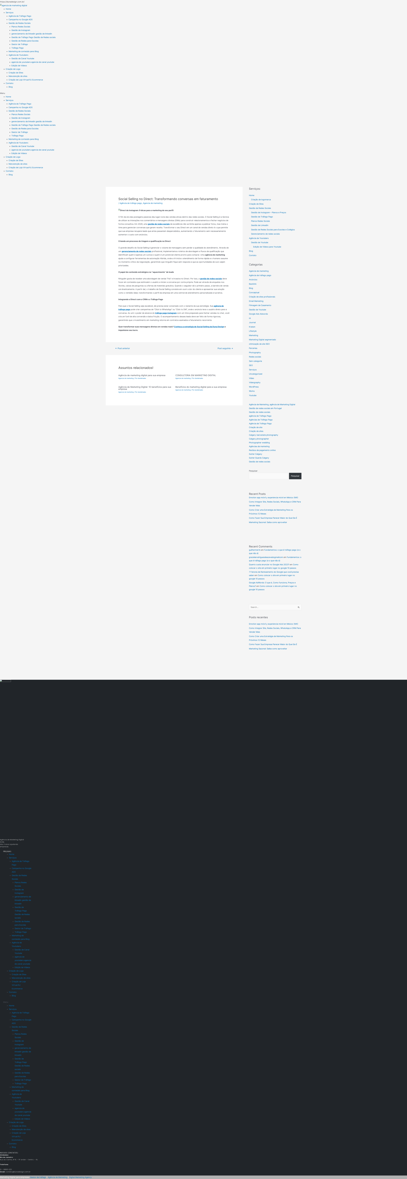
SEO (251, 365)
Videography (254, 382)
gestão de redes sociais (159, 224)
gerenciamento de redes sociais (136, 251)
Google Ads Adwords (258, 314)
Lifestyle (252, 331)
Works (252, 391)
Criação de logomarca (261, 199)
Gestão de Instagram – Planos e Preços (268, 212)
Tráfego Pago (17, 48)
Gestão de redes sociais (259, 412)
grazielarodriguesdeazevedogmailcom (266, 557)
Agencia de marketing (152, 203)
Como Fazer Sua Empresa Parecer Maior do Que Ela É (273, 518)
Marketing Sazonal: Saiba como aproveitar (268, 522)
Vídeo (251, 378)
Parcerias (253, 348)
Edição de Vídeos (19, 65)
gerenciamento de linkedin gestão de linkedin (31, 34)
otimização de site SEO (259, 344)
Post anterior (122, 348)
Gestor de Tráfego (19, 44)
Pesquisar (253, 471)
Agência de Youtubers (18, 55)
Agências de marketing (259, 446)
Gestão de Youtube (259, 242)
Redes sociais (255, 357)
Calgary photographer (259, 439)
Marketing (253, 335)
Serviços (9, 12)
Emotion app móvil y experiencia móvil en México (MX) (273, 497)
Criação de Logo (13, 69)
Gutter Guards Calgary (259, 458)
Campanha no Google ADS (20, 19)
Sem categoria (255, 361)
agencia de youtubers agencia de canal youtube (32, 62)
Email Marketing (256, 301)
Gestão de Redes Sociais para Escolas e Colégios (273, 230)
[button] (203, 93)
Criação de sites (256, 431)
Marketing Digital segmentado (262, 339)
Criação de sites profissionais (262, 297)
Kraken (252, 327)
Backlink (252, 284)
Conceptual (254, 292)
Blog (11, 87)
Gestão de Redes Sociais (20, 23)
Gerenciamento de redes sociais (265, 234)
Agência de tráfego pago (131, 203)
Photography (255, 352)
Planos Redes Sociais (20, 27)
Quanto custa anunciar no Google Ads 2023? (269, 564)
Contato (252, 255)
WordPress (254, 387)
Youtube (252, 395)
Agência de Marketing (57, 1177)
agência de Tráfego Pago (260, 416)
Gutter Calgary (255, 454)
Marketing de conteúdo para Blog (24, 51)
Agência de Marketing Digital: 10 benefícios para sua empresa (144, 388)
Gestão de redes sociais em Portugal (265, 408)
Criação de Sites (16, 73)
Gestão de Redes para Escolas (24, 41)
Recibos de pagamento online (262, 450)
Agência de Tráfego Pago (20, 16)
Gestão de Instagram (20, 30)
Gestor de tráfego (38, 1177)
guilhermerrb (254, 550)
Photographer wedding (259, 442)
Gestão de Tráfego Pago (262, 217)
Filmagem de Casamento (260, 305)
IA (250, 318)
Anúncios (253, 279)
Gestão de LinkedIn (259, 225)
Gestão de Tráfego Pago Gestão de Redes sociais (33, 37)
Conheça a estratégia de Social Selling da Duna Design (199, 327)
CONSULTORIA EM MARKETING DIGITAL (195, 375)
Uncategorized (255, 374)
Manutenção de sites (18, 76)
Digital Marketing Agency (80, 1177)
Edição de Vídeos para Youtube (267, 247)
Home (8, 9)
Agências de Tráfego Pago (261, 420)
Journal (252, 322)
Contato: (10, 83)
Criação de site (255, 427)
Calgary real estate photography (263, 435)
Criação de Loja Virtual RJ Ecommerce (26, 80)
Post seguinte (225, 348)
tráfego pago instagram (166, 313)
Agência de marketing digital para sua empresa (141, 375)
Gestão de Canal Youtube (22, 58)
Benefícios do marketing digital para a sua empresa (200, 387)
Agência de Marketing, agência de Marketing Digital (272, 404)
